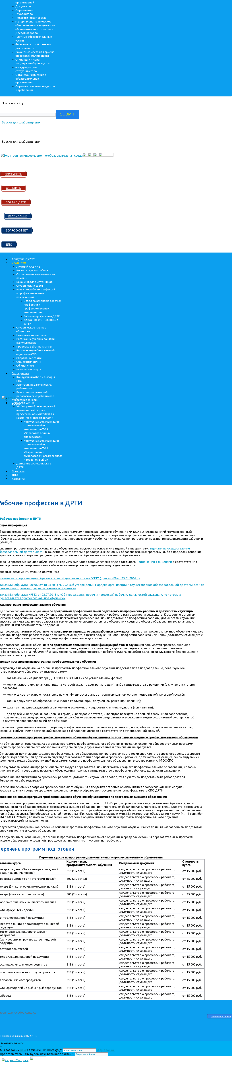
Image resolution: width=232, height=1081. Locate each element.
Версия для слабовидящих (21, 122)
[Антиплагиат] (85, 155)
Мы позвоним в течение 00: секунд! (31, 1050)
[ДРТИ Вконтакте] (96, 155)
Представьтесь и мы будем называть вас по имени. (37, 1054)
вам (23, 1050)
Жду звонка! (106, 1050)
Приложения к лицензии (154, 561)
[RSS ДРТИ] (91, 155)
